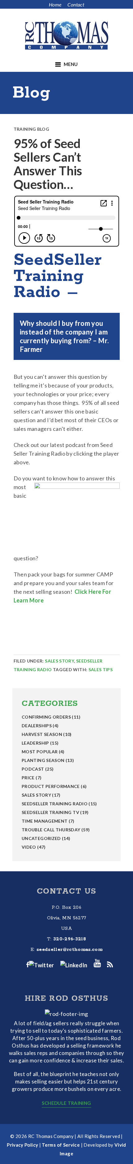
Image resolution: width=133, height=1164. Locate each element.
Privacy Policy (22, 1145)
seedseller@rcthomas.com (69, 949)
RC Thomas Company (66, 35)
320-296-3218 (69, 939)
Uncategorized (41, 838)
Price (28, 777)
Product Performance (51, 786)
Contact (75, 4)
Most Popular (40, 751)
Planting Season (43, 760)
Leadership (35, 743)
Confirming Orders (46, 717)
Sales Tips (100, 669)
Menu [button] (71, 64)
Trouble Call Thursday (51, 829)
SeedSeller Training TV (50, 812)
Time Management (44, 821)
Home (55, 4)
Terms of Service (61, 1145)
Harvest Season (42, 734)
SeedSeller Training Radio (55, 803)
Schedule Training (66, 1103)
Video (29, 847)
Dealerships (37, 725)
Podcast (33, 769)
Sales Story (59, 660)
